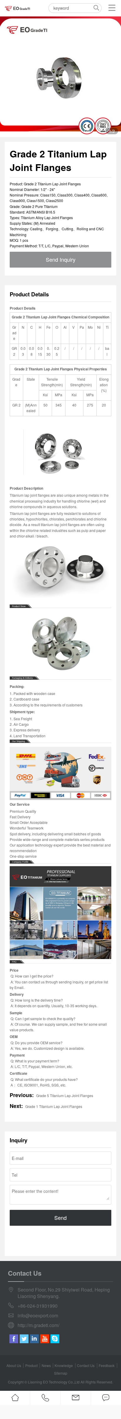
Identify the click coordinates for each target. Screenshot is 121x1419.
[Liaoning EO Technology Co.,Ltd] (17, 8)
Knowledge (64, 1365)
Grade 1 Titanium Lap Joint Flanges (53, 1106)
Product (31, 1365)
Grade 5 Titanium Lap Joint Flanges (64, 1095)
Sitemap (60, 1373)
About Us (13, 1365)
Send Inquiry (60, 259)
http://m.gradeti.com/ (38, 1325)
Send (60, 1217)
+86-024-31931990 (38, 1306)
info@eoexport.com (38, 1315)
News (46, 1365)
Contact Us (86, 1365)
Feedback (107, 1365)
